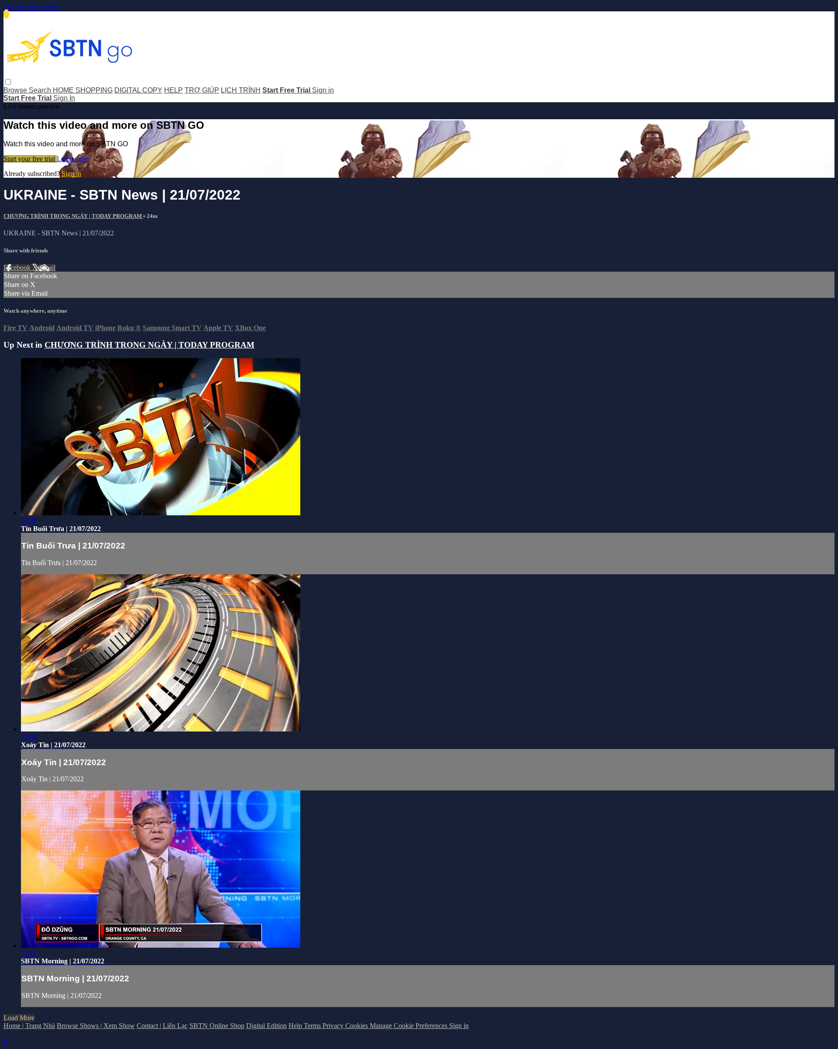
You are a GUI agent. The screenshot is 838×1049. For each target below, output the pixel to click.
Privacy (334, 1025)
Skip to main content (31, 7)
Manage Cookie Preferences (409, 1025)
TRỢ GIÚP (202, 90)
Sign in (323, 90)
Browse (16, 90)
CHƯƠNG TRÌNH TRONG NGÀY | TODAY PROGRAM (73, 216)
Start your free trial (30, 158)
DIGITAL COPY (138, 90)
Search (41, 90)
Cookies (357, 1025)
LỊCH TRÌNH (241, 90)
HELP (173, 90)
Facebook (17, 267)
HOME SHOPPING (83, 90)
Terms (313, 1025)
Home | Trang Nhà (29, 1025)
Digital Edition (266, 1025)
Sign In (64, 98)
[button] (8, 82)
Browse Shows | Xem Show (96, 1025)
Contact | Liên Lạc (162, 1025)
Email (47, 267)
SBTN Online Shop (216, 1025)
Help (296, 1025)
